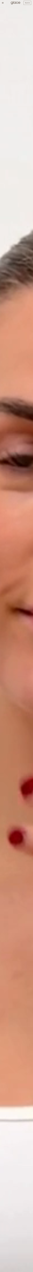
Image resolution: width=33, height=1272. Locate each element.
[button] (3, 3)
